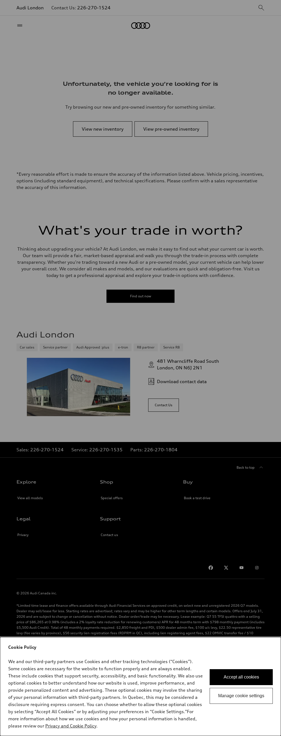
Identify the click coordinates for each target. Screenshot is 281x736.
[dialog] (140, 686)
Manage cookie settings (241, 695)
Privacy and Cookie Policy (70, 726)
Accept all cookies (241, 677)
